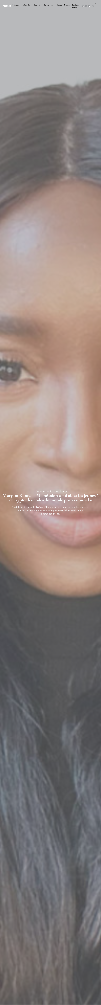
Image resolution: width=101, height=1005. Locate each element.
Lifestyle (26, 5)
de (96, 3)
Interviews (48, 5)
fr (98, 3)
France (67, 5)
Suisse (59, 5)
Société (37, 5)
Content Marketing (76, 6)
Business (15, 5)
